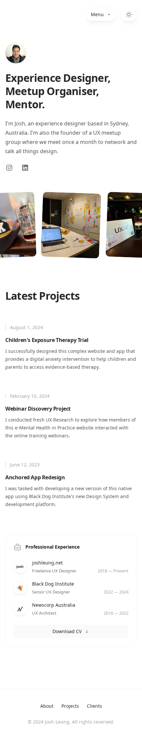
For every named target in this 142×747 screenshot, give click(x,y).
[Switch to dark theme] (129, 14)
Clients (94, 706)
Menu (97, 14)
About (46, 706)
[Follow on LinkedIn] (25, 167)
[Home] (15, 52)
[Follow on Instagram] (9, 167)
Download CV (67, 631)
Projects (70, 706)
